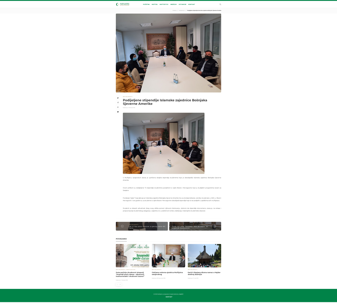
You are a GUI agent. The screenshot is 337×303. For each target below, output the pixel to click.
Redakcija (125, 107)
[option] (133, 262)
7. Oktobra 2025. (124, 280)
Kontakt (191, 4)
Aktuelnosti (182, 10)
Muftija (155, 4)
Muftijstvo (164, 4)
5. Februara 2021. (131, 107)
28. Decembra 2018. (161, 278)
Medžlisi (173, 4)
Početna (146, 4)
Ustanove (182, 4)
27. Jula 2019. (195, 278)
